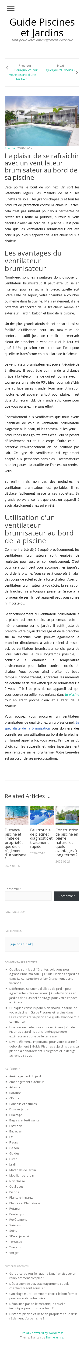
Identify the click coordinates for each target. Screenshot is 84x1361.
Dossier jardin (19, 1109)
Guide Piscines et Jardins (42, 27)
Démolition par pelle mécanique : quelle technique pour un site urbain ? (37, 1306)
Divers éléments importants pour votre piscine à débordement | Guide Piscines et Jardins (43, 1044)
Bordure (15, 1093)
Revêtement (18, 1219)
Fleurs (13, 1142)
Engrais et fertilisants (24, 1120)
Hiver (13, 1159)
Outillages (16, 1186)
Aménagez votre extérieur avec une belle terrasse (38, 1033)
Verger (14, 1252)
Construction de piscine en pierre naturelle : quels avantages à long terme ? (67, 842)
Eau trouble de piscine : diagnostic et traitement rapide (41, 838)
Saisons (15, 1225)
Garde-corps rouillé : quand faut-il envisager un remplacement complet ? (43, 1275)
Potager (15, 1208)
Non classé (17, 1181)
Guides (14, 1153)
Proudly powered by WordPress (42, 1333)
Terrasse (15, 1241)
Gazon (14, 1148)
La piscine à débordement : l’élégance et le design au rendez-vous (44, 1051)
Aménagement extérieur (26, 1082)
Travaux (15, 1247)
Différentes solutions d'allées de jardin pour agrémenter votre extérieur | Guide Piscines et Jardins (42, 993)
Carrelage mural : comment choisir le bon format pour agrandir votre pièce (43, 1296)
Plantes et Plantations (24, 1203)
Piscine (10, 148)
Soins (13, 1230)
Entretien (15, 1126)
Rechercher (13, 889)
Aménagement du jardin (26, 1076)
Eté (11, 1137)
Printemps (16, 1214)
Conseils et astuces (23, 1104)
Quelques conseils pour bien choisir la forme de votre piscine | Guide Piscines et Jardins (43, 1010)
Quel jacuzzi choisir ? (60, 70)
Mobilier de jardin (21, 1175)
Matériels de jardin (22, 1170)
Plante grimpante (21, 1197)
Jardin (13, 1164)
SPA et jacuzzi (19, 1236)
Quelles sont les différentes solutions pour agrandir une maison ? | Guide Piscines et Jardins (44, 971)
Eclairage (15, 1115)
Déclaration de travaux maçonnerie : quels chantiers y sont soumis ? (39, 1285)
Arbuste (15, 1087)
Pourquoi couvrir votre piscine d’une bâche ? (23, 74)
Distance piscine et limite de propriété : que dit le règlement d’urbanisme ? (15, 844)
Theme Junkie (54, 1337)
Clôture (14, 1098)
